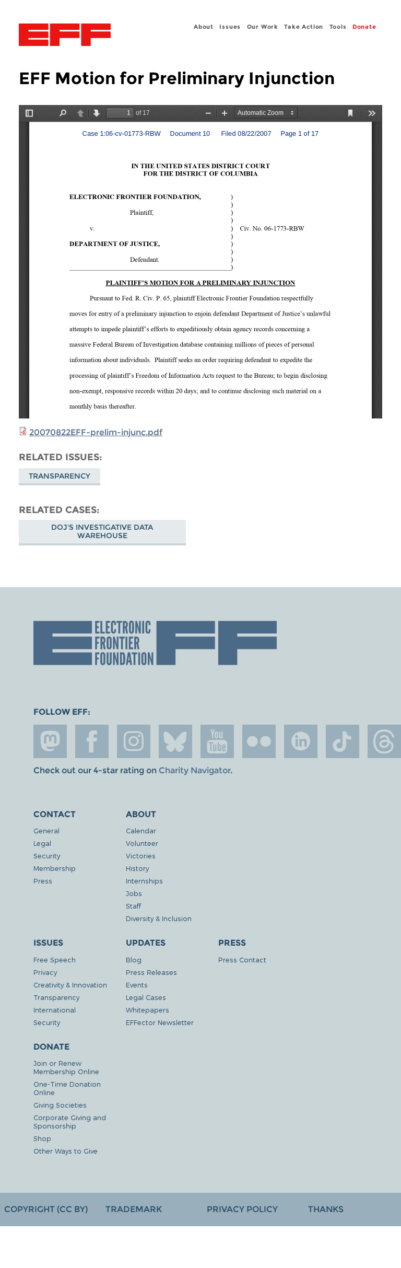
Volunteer (142, 843)
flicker (259, 741)
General (46, 830)
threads (384, 741)
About (204, 26)
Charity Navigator (194, 770)
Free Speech (54, 959)
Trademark (133, 1209)
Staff (133, 906)
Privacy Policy (242, 1209)
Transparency (59, 476)
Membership (54, 868)
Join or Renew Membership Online (66, 1067)
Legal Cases (146, 997)
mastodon (50, 741)
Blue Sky (175, 741)
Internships (144, 881)
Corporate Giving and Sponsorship (69, 1121)
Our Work (262, 26)
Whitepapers (147, 1010)
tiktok (342, 741)
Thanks (326, 1209)
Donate (364, 26)
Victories (141, 855)
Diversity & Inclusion (159, 918)
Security (46, 855)
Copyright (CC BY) (46, 1209)
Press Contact (242, 959)
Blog (133, 959)
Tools (338, 26)
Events (137, 984)
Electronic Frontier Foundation (65, 36)
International (54, 1010)
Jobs (134, 893)
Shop (42, 1138)
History (137, 868)
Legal (42, 843)
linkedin (300, 741)
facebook (92, 741)
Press (42, 881)
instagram (133, 741)
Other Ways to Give (65, 1151)
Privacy (45, 972)
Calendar (141, 830)
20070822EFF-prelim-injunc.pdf (95, 432)
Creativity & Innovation (70, 984)
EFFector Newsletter (160, 1022)
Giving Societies (60, 1105)
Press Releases (151, 972)
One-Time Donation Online (67, 1088)
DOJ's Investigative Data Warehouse (102, 531)
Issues (230, 26)
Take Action (303, 26)
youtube (217, 741)
